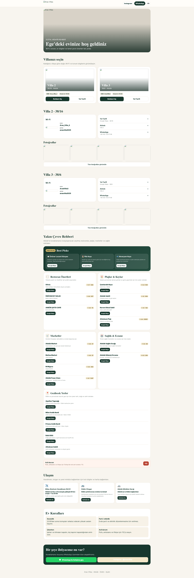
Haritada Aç (49, 499)
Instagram (128, 3)
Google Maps (52, 265)
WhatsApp (140, 3)
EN (148, 3)
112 (146, 463)
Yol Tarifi (82, 99)
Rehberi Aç (57, 99)
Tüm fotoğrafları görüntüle (97, 164)
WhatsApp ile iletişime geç (71, 559)
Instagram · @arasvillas (122, 559)
